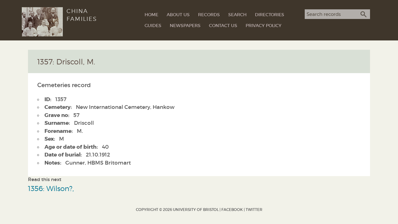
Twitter (254, 209)
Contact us (223, 25)
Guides (153, 25)
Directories (269, 14)
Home (151, 14)
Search (237, 14)
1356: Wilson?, (51, 188)
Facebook (232, 209)
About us (178, 14)
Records (209, 14)
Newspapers (185, 25)
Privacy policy (263, 25)
